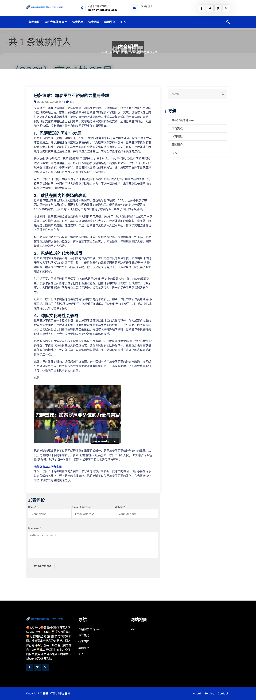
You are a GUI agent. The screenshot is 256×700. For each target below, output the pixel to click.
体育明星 (93, 22)
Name (32, 507)
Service (209, 693)
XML (133, 629)
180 (72, 101)
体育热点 (77, 22)
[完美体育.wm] (49, 7)
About (197, 693)
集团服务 (109, 22)
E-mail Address (81, 507)
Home (102, 52)
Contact (223, 693)
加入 (123, 22)
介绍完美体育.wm (56, 22)
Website (120, 507)
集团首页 (34, 22)
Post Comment (41, 566)
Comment (34, 528)
